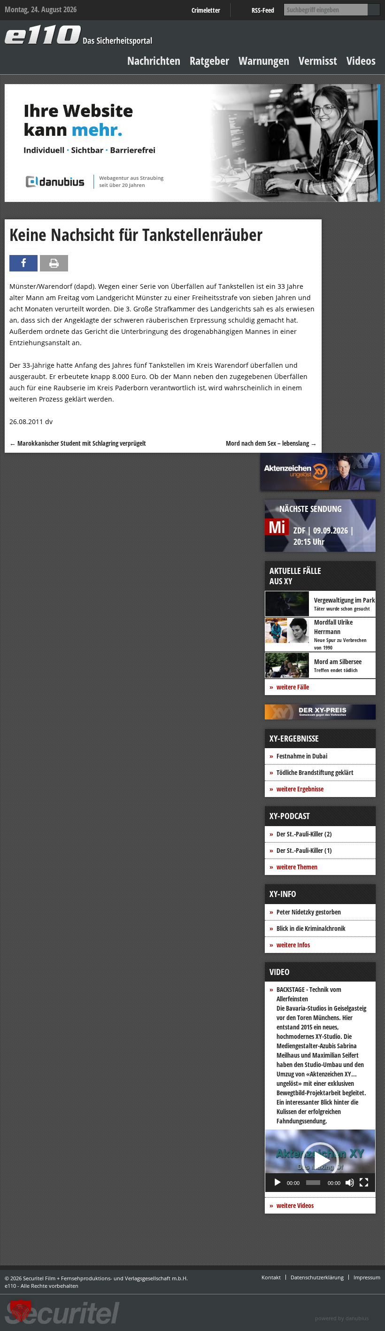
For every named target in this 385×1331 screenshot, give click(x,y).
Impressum (367, 1277)
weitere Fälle (293, 686)
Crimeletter (206, 10)
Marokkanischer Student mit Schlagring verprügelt (77, 443)
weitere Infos (293, 944)
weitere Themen (297, 866)
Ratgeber (209, 60)
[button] (320, 1161)
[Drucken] (54, 263)
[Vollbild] (364, 1182)
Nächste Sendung (310, 508)
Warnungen (264, 60)
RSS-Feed (263, 10)
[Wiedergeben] (277, 1182)
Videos (361, 60)
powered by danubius (342, 1318)
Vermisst (318, 60)
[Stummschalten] (349, 1182)
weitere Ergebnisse (300, 788)
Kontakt (271, 1277)
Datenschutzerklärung (317, 1277)
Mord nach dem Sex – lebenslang (271, 443)
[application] (320, 1161)
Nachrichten (153, 60)
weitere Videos (295, 1205)
